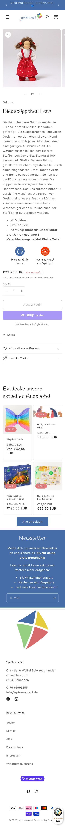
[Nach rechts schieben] (40, 93)
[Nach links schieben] (24, 93)
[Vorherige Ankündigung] (6, 4)
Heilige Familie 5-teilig (46, 426)
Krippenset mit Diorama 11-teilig (15, 498)
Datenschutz (14, 747)
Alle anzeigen (32, 521)
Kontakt (11, 730)
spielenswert (26, 820)
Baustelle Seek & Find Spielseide (45, 498)
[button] (7, 17)
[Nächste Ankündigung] (58, 4)
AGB (9, 739)
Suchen (11, 722)
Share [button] (11, 334)
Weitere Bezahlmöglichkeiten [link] (32, 324)
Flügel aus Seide (15, 439)
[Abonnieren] (54, 597)
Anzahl (7, 283)
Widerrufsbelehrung (19, 763)
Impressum (13, 755)
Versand (19, 277)
